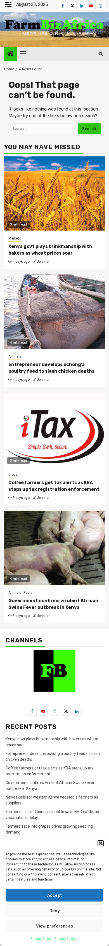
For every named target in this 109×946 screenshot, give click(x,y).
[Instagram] (54, 711)
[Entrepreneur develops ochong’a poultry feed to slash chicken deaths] (54, 311)
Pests (27, 593)
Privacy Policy (41, 939)
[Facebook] (32, 711)
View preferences (54, 926)
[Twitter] (65, 711)
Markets (14, 238)
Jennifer (43, 262)
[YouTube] (43, 711)
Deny (54, 910)
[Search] (100, 53)
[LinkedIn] (77, 711)
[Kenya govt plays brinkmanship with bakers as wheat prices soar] (54, 193)
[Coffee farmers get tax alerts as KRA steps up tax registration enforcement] (54, 430)
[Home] (11, 54)
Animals (14, 356)
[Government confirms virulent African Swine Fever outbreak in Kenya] (54, 548)
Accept (54, 895)
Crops (12, 474)
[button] (100, 843)
